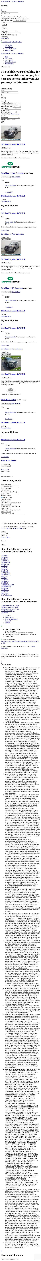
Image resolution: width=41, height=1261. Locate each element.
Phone (9, 492)
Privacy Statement (10, 631)
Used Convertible (6, 605)
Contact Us (8, 621)
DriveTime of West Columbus (12, 173)
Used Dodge (4, 566)
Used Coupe (15, 605)
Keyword (3, 11)
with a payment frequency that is (10, 510)
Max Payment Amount (7, 19)
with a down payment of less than (11, 503)
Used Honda (4, 571)
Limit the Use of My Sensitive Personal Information (20, 634)
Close (3, 545)
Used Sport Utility (6, 609)
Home (6, 57)
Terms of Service (17, 528)
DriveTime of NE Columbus (12, 288)
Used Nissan (4, 588)
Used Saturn (4, 591)
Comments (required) (7, 513)
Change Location (6, 88)
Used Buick (4, 559)
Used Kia (3, 578)
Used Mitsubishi (6, 586)
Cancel (3, 531)
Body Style (4, 34)
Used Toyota (4, 593)
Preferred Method (6, 495)
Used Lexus (4, 579)
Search (3, 90)
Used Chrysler (5, 564)
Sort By (3, 116)
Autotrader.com (5, 641)
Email (10, 497)
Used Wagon (10, 611)
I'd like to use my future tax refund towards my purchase (20, 523)
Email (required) (6, 488)
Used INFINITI (5, 574)
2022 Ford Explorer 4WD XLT (13, 144)
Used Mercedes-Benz (7, 585)
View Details (8, 192)
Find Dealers (8, 45)
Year (2, 96)
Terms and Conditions (11, 619)
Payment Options (6, 201)
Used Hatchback (6, 607)
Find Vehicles (9, 47)
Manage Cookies (10, 636)
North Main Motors (8, 400)
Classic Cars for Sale (16, 641)
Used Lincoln (5, 581)
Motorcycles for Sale (29, 641)
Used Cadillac (5, 561)
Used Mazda (4, 583)
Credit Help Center (10, 48)
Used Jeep (4, 576)
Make (2, 31)
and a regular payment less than (10, 506)
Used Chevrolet (5, 562)
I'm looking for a (6, 499)
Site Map (7, 622)
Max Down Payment (7, 17)
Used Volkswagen (6, 595)
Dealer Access (9, 50)
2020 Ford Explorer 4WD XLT (13, 374)
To (3, 26)
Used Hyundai (5, 573)
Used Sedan (14, 607)
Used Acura (4, 555)
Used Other (4, 612)
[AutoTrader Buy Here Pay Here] (11, 42)
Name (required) (6, 484)
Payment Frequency (7, 20)
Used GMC (4, 569)
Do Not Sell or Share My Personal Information (19, 633)
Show (2, 121)
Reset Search (5, 38)
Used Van (4, 611)
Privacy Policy (5, 528)
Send (3, 535)
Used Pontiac (5, 590)
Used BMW (4, 557)
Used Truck (15, 609)
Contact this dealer (10, 185)
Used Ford (4, 567)
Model (3, 33)
